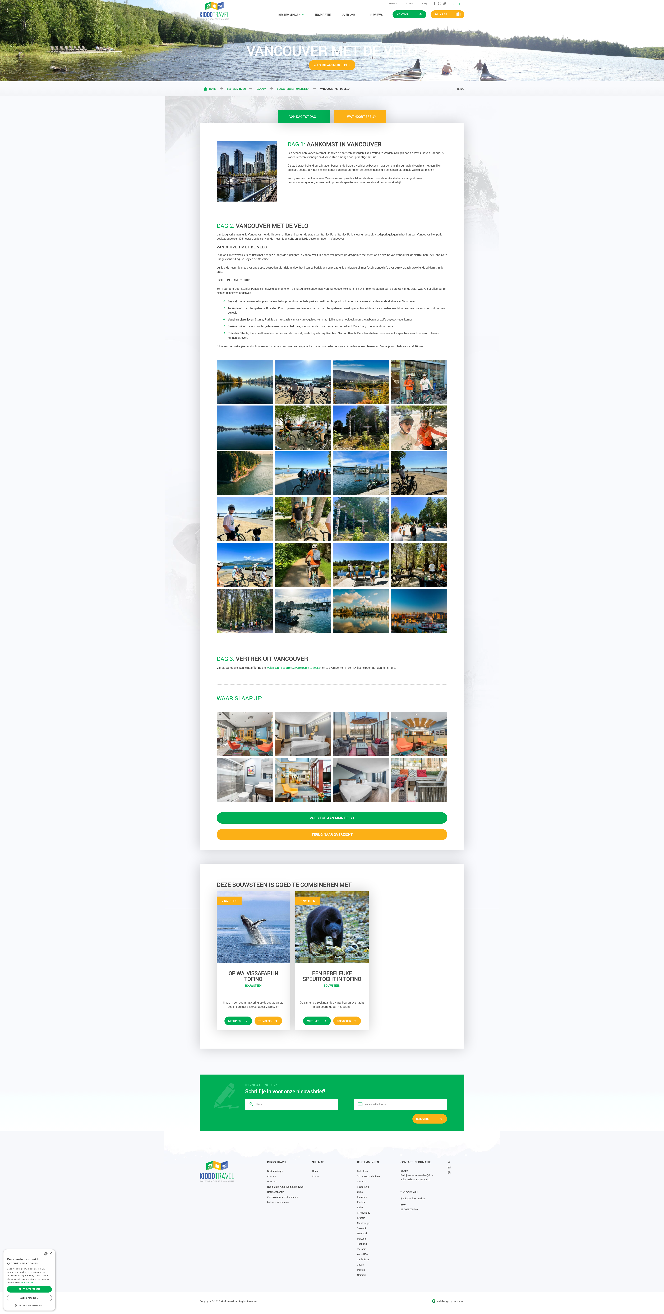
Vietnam (361, 1249)
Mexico (361, 1269)
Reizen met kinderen (278, 1202)
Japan (360, 1264)
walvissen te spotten (279, 668)
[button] (29, 1305)
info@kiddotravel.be (414, 1198)
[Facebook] (434, 3)
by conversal (450, 1301)
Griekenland (363, 1212)
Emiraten (362, 1197)
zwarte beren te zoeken (307, 668)
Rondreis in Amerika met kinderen (285, 1186)
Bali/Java (362, 1171)
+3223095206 (410, 1192)
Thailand (362, 1243)
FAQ (424, 3)
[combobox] (46, 1253)
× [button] (50, 1253)
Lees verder (27, 1282)
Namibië (361, 1275)
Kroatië (361, 1217)
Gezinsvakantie (275, 1191)
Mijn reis (441, 14)
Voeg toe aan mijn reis (330, 65)
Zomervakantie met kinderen (282, 1197)
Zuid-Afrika (363, 1259)
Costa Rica (363, 1186)
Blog (409, 3)
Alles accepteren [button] (29, 1289)
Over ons (349, 15)
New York (362, 1233)
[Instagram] (439, 3)
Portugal (362, 1238)
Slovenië (361, 1228)
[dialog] (29, 1280)
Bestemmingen (289, 15)
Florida (361, 1202)
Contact (316, 1176)
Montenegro (363, 1223)
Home (393, 3)
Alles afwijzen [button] (29, 1298)
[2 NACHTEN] (253, 927)
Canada (261, 88)
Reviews (376, 15)
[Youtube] (444, 3)
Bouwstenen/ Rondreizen (293, 88)
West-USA (362, 1254)
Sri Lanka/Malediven (368, 1176)
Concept (271, 1176)
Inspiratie (323, 15)
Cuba (360, 1191)
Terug (460, 88)
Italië (360, 1207)
